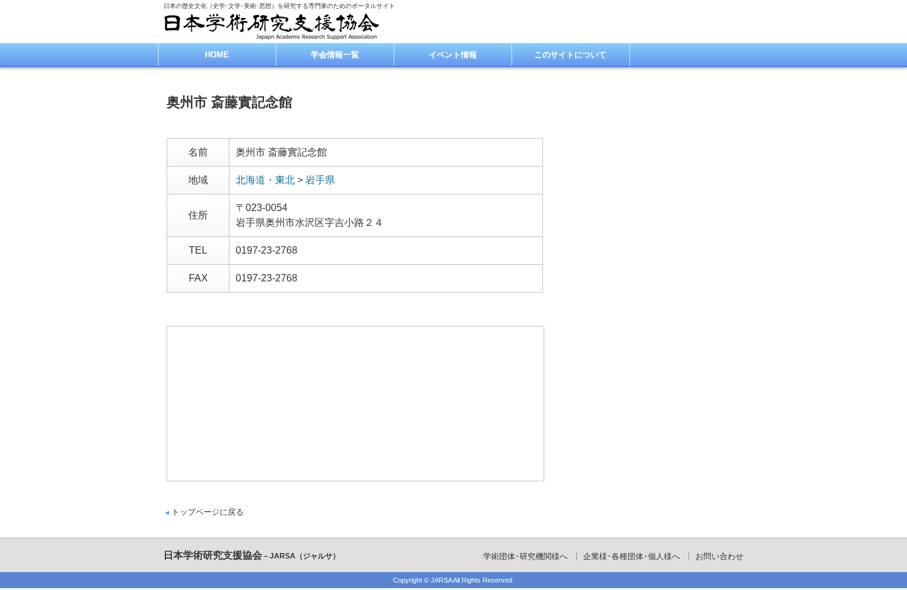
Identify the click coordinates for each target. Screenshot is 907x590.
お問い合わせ (719, 556)
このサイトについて (570, 54)
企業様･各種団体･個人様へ (631, 556)
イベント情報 (453, 54)
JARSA (441, 580)
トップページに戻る (208, 512)
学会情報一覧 (335, 54)
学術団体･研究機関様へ (525, 556)
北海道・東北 (265, 180)
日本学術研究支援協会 (252, 555)
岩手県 (320, 180)
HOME (217, 54)
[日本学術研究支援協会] (271, 26)
